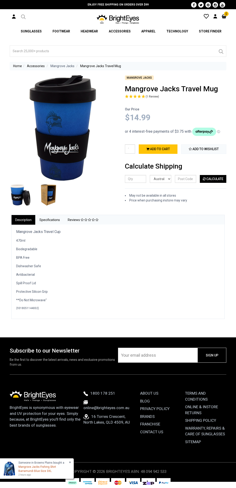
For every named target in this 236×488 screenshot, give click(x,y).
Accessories (120, 31)
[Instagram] (215, 5)
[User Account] (14, 16)
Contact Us (151, 432)
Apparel (148, 31)
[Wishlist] (206, 16)
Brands (147, 416)
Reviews (74, 220)
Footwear (61, 31)
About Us (149, 393)
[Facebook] (194, 5)
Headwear (89, 31)
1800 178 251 (102, 393)
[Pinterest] (208, 5)
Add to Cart (159, 149)
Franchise (150, 424)
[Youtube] (222, 5)
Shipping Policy (200, 420)
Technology (177, 31)
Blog (145, 401)
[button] (23, 16)
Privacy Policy (155, 408)
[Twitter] (201, 5)
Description (23, 220)
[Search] (220, 51)
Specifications (49, 220)
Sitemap (193, 441)
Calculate (214, 179)
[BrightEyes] (118, 19)
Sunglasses (31, 31)
